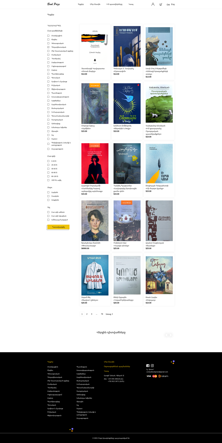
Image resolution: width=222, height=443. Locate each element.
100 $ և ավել (56, 180)
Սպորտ (54, 139)
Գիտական (55, 78)
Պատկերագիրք (57, 74)
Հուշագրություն (57, 149)
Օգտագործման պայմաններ (117, 366)
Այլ (52, 135)
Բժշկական (55, 85)
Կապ (131, 4)
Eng (173, 4)
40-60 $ (54, 169)
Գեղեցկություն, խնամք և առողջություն (61, 143)
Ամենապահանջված (59, 220)
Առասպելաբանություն (60, 97)
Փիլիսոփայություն (58, 89)
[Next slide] (171, 334)
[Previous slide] (166, 334)
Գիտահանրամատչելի (60, 116)
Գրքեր (81, 4)
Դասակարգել (58, 227)
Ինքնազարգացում (58, 66)
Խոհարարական (57, 112)
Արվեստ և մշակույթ (59, 81)
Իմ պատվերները (114, 4)
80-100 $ (54, 176)
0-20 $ (53, 161)
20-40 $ (54, 165)
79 (102, 314)
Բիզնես (54, 39)
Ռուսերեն (55, 196)
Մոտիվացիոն (56, 36)
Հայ (168, 4)
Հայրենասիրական (58, 104)
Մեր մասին (95, 4)
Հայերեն (54, 192)
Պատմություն (56, 93)
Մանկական (56, 55)
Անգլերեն (55, 200)
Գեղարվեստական (58, 47)
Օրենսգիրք (55, 123)
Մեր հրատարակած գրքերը (62, 51)
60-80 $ (54, 172)
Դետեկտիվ (55, 58)
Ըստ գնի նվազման (58, 216)
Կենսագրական (57, 43)
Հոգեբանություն (57, 62)
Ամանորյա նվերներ (59, 127)
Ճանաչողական (57, 108)
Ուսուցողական (57, 120)
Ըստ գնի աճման (58, 212)
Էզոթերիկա (56, 100)
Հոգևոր (54, 70)
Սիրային (54, 131)
